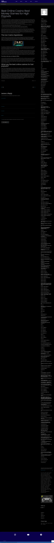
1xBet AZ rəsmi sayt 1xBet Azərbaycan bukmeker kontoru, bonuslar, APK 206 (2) (45, 49)
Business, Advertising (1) (44, 110)
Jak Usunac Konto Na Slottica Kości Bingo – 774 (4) (46, 221)
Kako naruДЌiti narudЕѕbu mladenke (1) (46, 225)
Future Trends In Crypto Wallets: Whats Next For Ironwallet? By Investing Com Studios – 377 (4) (46, 188)
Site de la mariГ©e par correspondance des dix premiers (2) (46, 380)
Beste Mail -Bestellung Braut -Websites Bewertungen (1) (45, 96)
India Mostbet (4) (43, 206)
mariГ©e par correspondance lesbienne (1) (45, 262)
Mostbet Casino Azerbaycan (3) (45, 277)
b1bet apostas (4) (43, 82)
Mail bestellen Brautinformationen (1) (46, 253)
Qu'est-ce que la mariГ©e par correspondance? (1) (45, 356)
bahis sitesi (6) (43, 85)
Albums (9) (42, 70)
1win (41, 472)
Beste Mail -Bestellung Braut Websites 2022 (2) (45, 98)
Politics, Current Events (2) (45, 340)
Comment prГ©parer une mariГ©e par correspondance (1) (46, 136)
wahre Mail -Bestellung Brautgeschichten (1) (44, 430)
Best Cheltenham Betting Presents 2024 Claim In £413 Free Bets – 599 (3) (46, 94)
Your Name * (3, 106)
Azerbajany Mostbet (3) (44, 81)
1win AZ (43, 472)
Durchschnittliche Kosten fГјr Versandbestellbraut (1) (45, 154)
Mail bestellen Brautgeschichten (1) (46, 251)
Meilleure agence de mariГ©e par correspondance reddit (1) (45, 266)
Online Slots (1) (43, 315)
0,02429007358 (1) (43, 31)
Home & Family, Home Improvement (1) (46, 203)
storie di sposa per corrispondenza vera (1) (46, 395)
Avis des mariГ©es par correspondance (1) (44, 79)
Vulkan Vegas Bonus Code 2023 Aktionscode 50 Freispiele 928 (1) (45, 422)
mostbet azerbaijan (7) (44, 276)
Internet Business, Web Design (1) (46, 215)
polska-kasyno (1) (43, 341)
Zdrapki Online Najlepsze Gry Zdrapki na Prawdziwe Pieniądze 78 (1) (46, 437)
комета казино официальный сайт (45, 491)
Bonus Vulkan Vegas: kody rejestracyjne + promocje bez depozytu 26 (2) (45, 107)
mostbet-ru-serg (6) (44, 301)
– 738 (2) (42, 18)
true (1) (42, 408)
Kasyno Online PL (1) (44, 231)
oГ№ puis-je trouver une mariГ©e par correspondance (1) (46, 317)
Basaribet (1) (43, 92)
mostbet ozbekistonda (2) (45, 289)
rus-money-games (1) (44, 368)
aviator (42, 473)
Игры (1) (42, 446)
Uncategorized (3, 80)
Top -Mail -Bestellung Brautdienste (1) (46, 400)
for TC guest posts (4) (44, 181)
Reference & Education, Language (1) (46, 365)
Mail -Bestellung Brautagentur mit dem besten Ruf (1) (46, 246)
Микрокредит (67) (43, 450)
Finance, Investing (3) (44, 173)
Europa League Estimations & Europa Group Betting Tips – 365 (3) (46, 158)
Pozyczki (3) (42, 348)
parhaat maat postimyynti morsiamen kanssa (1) (45, 320)
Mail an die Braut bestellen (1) (45, 247)
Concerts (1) (43, 141)
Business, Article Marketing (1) (45, 112)
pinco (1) (42, 334)
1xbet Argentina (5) (44, 45)
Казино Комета (43, 487)
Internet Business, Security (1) (45, 211)
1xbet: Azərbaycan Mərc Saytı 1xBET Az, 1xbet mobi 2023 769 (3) (46, 61)
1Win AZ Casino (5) (43, 35)
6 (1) (41, 67)
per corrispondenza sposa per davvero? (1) (45, 323)
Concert (46, 523)
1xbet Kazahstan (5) (44, 58)
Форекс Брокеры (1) (44, 458)
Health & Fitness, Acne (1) (44, 194)
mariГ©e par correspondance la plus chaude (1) (46, 260)
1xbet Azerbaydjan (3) (44, 52)
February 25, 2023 (3, 17)
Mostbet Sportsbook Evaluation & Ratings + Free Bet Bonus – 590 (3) (46, 294)
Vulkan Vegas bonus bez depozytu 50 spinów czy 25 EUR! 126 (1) (46, 420)
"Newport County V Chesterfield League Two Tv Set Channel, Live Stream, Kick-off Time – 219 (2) (46, 27)
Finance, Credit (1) (43, 170)
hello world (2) (43, 197)
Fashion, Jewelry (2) (44, 162)
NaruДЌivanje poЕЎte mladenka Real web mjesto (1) (46, 306)
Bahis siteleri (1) (43, 84)
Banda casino (48, 473)
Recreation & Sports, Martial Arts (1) (46, 361)
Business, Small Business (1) (45, 113)
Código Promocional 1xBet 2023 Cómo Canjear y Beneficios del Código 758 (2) (46, 132)
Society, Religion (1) (44, 389)
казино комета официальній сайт (45, 489)
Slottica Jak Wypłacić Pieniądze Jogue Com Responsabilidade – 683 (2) (46, 384)
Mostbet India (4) (43, 280)
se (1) (41, 371)
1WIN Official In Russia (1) (44, 38)
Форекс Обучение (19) (44, 459)
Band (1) (42, 88)
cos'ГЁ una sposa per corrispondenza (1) (44, 147)
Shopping (44, 524)
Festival (51, 523)
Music (41, 524)
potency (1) (42, 347)
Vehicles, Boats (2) (43, 416)
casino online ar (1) (44, 119)
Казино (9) (42, 447)
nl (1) (41, 312)
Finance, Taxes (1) (43, 177)
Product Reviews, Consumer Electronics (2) (45, 353)
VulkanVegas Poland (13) (44, 428)
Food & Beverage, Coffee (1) (45, 180)
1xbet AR (48, 472)
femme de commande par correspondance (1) (44, 165)
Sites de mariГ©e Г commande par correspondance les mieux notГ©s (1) (46, 382)
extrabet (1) (43, 161)
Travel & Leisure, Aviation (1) (45, 407)
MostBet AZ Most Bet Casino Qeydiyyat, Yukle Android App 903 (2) (46, 274)
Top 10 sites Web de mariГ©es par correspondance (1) (46, 404)
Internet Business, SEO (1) (44, 212)
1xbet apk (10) (43, 44)
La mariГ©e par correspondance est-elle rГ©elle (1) (46, 236)
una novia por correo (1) (44, 412)
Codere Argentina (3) (44, 128)
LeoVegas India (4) (43, 239)
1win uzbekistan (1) (43, 41)
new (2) (42, 308)
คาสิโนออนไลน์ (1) (43, 462)
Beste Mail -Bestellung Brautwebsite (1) (46, 100)
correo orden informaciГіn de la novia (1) (45, 144)
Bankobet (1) (43, 91)
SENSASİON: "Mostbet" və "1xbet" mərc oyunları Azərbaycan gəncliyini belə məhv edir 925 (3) (46, 376)
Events (49, 523)
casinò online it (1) (43, 120)
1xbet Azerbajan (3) (44, 51)
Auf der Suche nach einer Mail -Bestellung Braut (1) (45, 76)
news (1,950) (43, 311)
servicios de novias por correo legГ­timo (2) (46, 378)
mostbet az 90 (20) (44, 271)
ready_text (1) (43, 358)
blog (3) (42, 105)
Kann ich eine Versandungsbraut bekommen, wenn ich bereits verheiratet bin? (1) (45, 228)
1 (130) (42, 34)
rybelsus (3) (43, 369)
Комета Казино (47, 487)
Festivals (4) (43, 167)
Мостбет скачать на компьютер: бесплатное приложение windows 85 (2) (46, 453)
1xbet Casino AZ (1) (43, 55)
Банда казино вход (47, 486)
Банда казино (42, 486)
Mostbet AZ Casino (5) (44, 272)
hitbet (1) (42, 200)
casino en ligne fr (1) (44, 116)
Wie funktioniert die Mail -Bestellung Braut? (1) (46, 432)
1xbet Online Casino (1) (44, 59)
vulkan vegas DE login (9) (44, 425)
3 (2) (41, 64)
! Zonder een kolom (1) (44, 21)
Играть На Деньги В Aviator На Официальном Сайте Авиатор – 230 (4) (46, 444)
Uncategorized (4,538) (44, 413)
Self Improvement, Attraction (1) (46, 372)
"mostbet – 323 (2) (44, 24)
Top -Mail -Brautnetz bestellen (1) (46, 402)
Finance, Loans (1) (43, 174)
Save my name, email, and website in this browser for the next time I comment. (13, 119)
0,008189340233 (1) (44, 28)
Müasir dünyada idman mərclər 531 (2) (46, 303)
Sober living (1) (43, 386)
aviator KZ (44, 473)
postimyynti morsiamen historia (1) (46, 344)
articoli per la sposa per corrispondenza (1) (44, 74)
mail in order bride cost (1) (45, 256)
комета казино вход (43, 490)
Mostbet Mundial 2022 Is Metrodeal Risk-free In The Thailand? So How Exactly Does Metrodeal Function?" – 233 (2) (46, 284)
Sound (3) (42, 393)
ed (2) (42, 156)
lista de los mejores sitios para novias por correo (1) (45, 244)
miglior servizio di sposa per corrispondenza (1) (45, 268)
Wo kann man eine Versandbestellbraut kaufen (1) (45, 434)
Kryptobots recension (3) (45, 234)
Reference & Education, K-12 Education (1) (46, 363)
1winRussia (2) (43, 42)
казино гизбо (48, 488)
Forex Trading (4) (43, 184)
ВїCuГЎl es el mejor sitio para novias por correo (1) (46, 439)
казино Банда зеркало (43, 488)
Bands (44, 523)
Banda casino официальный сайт (45, 474)
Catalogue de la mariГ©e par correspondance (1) (45, 124)
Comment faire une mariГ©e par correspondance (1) (45, 134)
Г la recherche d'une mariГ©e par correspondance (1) (46, 442)
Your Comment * (3, 98)
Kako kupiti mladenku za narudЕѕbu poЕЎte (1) (46, 223)
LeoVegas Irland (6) (44, 240)
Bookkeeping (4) (43, 109)
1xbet (45, 472)
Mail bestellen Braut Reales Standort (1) (45, 249)
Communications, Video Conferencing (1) (46, 140)
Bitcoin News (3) (43, 102)
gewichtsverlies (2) (44, 191)
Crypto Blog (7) (43, 148)
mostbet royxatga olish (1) (45, 292)
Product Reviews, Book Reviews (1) (46, 351)
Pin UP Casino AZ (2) (44, 331)
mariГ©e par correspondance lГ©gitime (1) (45, 264)
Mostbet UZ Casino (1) (44, 298)
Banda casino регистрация (44, 475)
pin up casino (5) (43, 330)
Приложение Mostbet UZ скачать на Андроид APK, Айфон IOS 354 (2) (46, 455)
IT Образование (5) (44, 218)
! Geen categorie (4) (44, 20)
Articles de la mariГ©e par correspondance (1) (45, 72)
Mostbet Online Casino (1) (44, 286)
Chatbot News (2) (43, 125)
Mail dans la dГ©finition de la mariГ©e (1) (45, 255)
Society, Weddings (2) (44, 390)
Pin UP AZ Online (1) (43, 327)
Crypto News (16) (43, 151)
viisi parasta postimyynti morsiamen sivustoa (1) (46, 418)
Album (42, 523)
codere (49, 475)
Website (2, 115)
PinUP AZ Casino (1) (43, 337)
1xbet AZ (50, 472)
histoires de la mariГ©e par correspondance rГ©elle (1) (45, 199)
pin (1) (42, 324)
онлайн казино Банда (43, 492)
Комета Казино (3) (44, 449)
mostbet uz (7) (43, 297)
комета (50, 489)
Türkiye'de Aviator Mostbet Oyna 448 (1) (46, 410)
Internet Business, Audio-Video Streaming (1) (45, 208)
